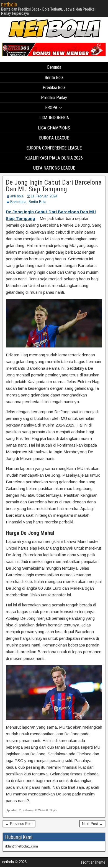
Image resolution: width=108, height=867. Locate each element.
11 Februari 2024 (44, 196)
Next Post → (92, 824)
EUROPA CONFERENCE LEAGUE (54, 148)
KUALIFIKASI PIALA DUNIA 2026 (54, 158)
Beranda (54, 67)
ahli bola (17, 196)
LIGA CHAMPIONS (54, 128)
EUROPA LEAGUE (54, 138)
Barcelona (18, 202)
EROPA (51, 107)
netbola (9, 4)
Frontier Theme (93, 862)
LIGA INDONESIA (54, 117)
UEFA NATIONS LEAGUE (54, 168)
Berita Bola (54, 77)
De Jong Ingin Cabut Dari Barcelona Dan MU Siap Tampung (54, 185)
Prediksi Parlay (54, 97)
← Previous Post (19, 824)
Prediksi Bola (54, 87)
